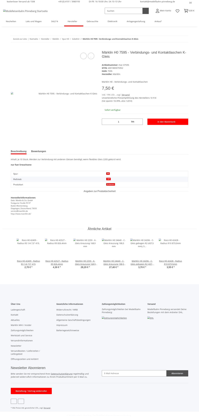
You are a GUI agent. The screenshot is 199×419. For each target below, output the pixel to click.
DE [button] (190, 2)
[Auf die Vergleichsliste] (83, 56)
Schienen (110, 184)
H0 (108, 173)
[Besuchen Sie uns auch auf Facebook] (14, 401)
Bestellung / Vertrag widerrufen (31, 391)
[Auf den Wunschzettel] (91, 56)
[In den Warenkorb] (13, 48)
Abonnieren (177, 373)
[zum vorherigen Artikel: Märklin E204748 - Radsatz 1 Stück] (179, 39)
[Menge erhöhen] (139, 122)
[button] (163, 10)
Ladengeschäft (18, 309)
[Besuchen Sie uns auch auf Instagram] (21, 401)
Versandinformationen (22, 340)
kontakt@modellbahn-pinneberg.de (157, 1)
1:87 (108, 179)
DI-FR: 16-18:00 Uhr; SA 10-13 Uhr (105, 1)
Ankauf (158, 21)
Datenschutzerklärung (67, 314)
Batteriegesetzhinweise (67, 330)
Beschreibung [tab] (19, 151)
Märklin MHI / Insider (21, 325)
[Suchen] (145, 11)
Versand (126, 94)
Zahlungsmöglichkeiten (22, 330)
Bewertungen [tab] (38, 151)
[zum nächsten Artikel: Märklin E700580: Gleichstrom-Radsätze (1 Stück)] (185, 39)
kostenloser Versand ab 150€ (21, 1)
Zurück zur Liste (20, 39)
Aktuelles (15, 320)
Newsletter (16, 345)
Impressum (61, 325)
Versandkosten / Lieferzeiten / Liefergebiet (25, 352)
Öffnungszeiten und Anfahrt (24, 359)
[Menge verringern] (105, 122)
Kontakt (14, 314)
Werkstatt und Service (21, 335)
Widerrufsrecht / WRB (67, 309)
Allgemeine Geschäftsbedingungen (73, 320)
